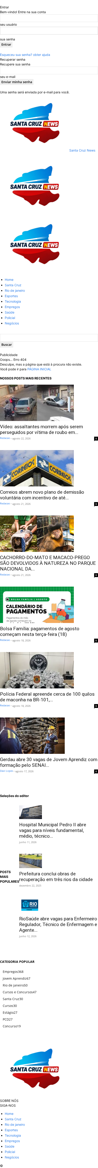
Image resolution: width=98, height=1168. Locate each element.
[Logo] (34, 213)
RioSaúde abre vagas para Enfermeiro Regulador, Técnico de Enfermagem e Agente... (58, 924)
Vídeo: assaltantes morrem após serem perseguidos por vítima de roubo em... (41, 429)
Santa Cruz (13, 285)
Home (9, 279)
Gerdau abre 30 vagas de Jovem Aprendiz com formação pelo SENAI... (48, 762)
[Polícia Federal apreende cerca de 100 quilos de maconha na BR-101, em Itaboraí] (49, 670)
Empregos (12, 307)
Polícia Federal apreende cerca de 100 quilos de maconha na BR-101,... (47, 696)
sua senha (7, 39)
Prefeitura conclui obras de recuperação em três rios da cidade (56, 876)
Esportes (11, 296)
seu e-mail (7, 77)
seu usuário (8, 24)
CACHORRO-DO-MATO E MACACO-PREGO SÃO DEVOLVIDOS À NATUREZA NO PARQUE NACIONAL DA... (48, 563)
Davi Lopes (6, 770)
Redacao (5, 438)
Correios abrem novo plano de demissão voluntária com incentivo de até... (42, 495)
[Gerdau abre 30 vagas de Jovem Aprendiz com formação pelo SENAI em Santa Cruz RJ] (49, 735)
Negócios (12, 323)
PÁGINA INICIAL (39, 369)
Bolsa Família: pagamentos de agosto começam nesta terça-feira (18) (39, 631)
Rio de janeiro (15, 290)
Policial (10, 318)
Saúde (9, 312)
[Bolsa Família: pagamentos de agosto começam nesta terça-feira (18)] (49, 605)
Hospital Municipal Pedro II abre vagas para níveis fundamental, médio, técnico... (52, 830)
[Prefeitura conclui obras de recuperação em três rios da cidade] (58, 861)
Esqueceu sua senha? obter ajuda (25, 55)
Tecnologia (13, 301)
